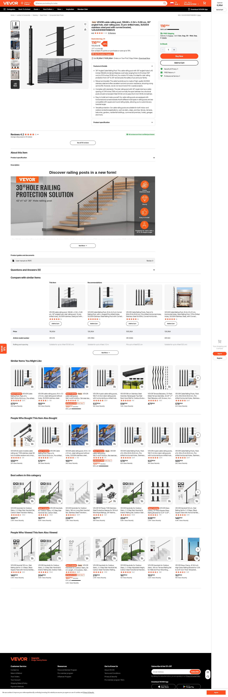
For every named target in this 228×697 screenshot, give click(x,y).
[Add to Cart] (32, 386)
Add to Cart (179, 63)
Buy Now (179, 56)
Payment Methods (17, 686)
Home (12, 15)
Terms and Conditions (112, 673)
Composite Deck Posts (56, 15)
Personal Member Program (67, 670)
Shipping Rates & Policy (19, 683)
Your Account (15, 680)
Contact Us (15, 670)
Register (219, 358)
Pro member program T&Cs (114, 680)
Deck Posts (43, 15)
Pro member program (65, 673)
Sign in (220, 353)
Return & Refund (16, 673)
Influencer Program (64, 677)
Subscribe (195, 672)
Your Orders (15, 677)
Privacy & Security (110, 677)
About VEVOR (109, 670)
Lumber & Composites (23, 15)
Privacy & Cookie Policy (193, 676)
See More (105, 353)
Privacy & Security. (88, 692)
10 (26, 137)
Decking (35, 15)
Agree (216, 692)
